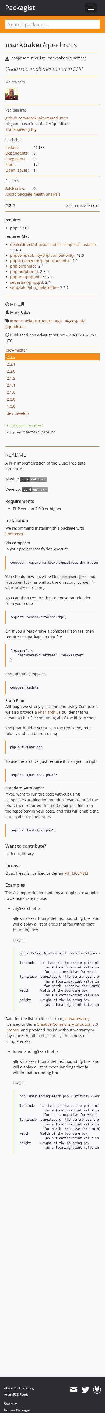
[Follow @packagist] (85, 1390)
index (18, 320)
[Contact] (74, 1390)
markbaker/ (25, 44)
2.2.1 (11, 364)
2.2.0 (11, 371)
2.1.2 (11, 378)
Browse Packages (17, 1410)
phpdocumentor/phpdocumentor (40, 260)
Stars (10, 164)
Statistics (11, 1403)
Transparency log (21, 129)
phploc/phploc (23, 266)
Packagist (20, 7)
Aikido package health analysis (33, 194)
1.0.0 (11, 406)
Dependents (16, 153)
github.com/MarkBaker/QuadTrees (36, 118)
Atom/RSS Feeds (16, 1394)
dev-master (17, 350)
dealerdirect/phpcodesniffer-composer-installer (53, 244)
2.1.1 (11, 385)
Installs (11, 147)
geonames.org (76, 1018)
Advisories (14, 188)
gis (60, 320)
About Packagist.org (19, 1388)
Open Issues (16, 170)
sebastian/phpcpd (26, 282)
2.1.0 (11, 392)
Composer (14, 533)
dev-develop (18, 413)
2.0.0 (11, 399)
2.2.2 (11, 357)
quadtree (16, 326)
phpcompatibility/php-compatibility (42, 255)
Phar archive (49, 712)
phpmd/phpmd (24, 271)
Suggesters (15, 158)
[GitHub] (97, 1390)
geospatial (77, 320)
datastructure (40, 320)
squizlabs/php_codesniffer (34, 287)
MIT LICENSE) (76, 873)
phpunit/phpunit (25, 276)
